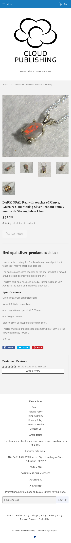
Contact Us (35, 428)
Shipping (6, 223)
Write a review (33, 370)
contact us (58, 441)
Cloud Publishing (27, 530)
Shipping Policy (35, 416)
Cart (66, 4)
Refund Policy (36, 411)
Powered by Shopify (47, 530)
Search (35, 407)
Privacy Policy (35, 420)
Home (5, 84)
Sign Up (62, 500)
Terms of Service (35, 424)
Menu (9, 4)
